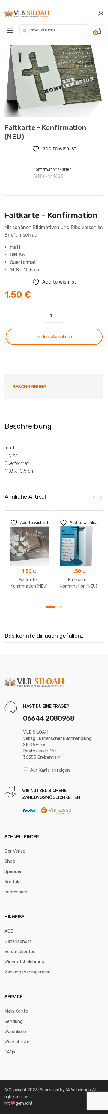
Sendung (13, 1021)
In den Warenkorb (54, 336)
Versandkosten (20, 951)
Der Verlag (15, 851)
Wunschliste (16, 1041)
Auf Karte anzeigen (50, 770)
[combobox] (54, 30)
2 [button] (60, 607)
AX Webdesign (78, 1089)
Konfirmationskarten (52, 169)
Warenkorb (15, 1031)
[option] (54, 81)
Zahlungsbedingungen (27, 972)
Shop (9, 861)
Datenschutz (18, 941)
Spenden (13, 871)
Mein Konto (16, 1011)
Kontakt (12, 881)
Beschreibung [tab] (29, 386)
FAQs (9, 1052)
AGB (9, 931)
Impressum (15, 892)
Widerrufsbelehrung (24, 961)
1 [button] (50, 607)
